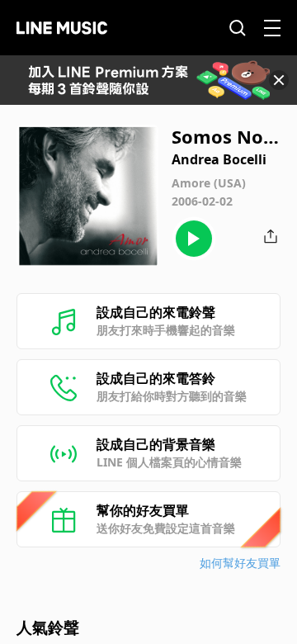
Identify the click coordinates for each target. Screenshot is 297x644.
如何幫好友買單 (240, 563)
